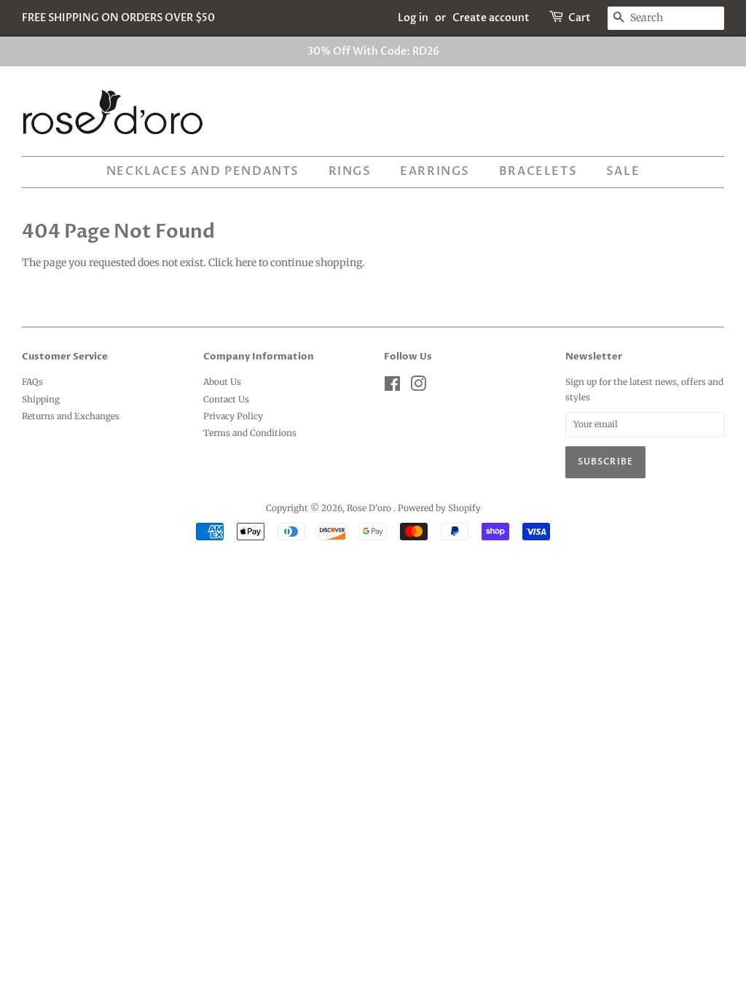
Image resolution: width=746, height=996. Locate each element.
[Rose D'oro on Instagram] (418, 386)
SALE (623, 171)
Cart (579, 18)
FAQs (32, 381)
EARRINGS (435, 171)
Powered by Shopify (439, 507)
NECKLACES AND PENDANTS (202, 171)
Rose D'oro (370, 507)
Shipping (41, 399)
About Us (222, 381)
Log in (413, 18)
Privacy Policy (233, 416)
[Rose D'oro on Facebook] (392, 386)
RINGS (350, 171)
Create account (491, 18)
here (245, 262)
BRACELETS (538, 171)
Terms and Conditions (250, 432)
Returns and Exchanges (70, 416)
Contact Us (226, 399)
